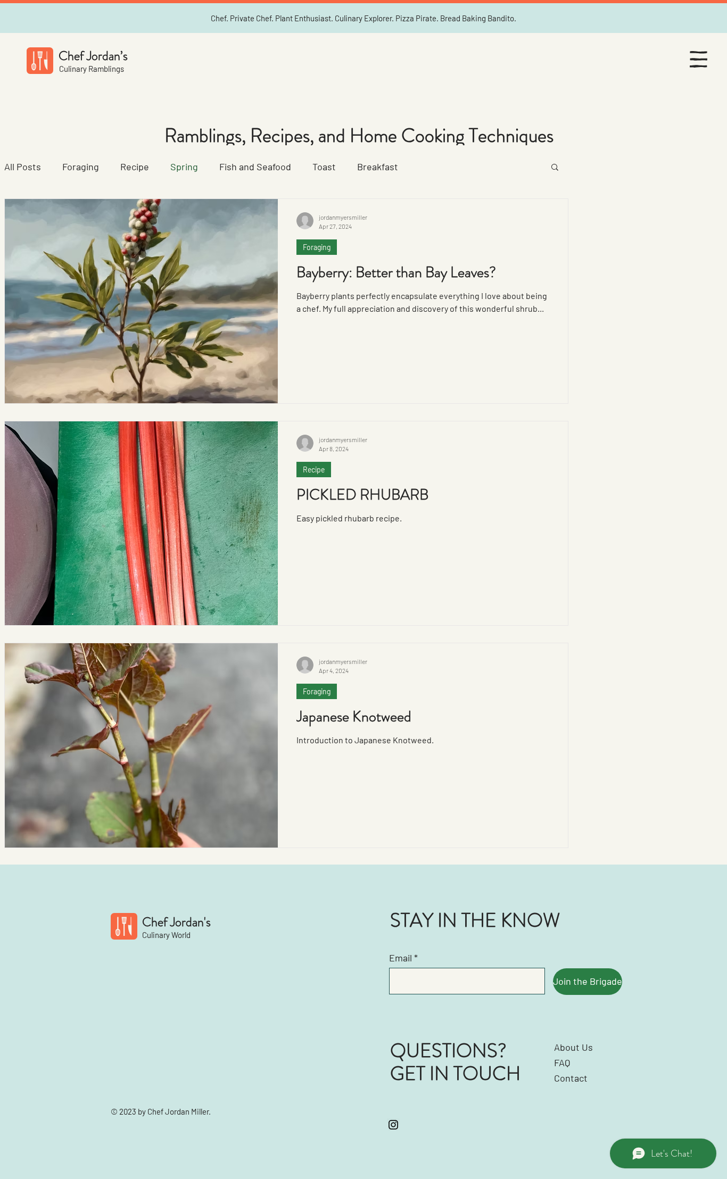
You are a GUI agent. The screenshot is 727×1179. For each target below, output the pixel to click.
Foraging (80, 166)
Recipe (134, 166)
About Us (573, 1047)
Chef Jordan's (176, 922)
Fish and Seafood (255, 166)
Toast (324, 166)
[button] (698, 59)
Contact (571, 1078)
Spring (184, 166)
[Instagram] (393, 1124)
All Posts (22, 166)
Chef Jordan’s (93, 56)
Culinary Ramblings (91, 68)
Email (400, 957)
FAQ (562, 1062)
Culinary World (166, 935)
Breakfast (377, 166)
